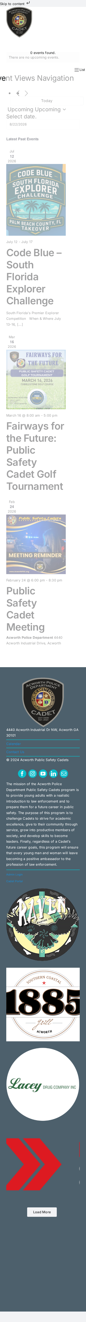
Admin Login (14, 874)
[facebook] (22, 773)
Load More (42, 1212)
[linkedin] (53, 773)
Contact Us (15, 752)
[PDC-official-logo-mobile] (19, 8)
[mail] (64, 773)
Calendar (13, 744)
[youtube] (43, 773)
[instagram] (32, 773)
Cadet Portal (15, 881)
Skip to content (13, 4)
